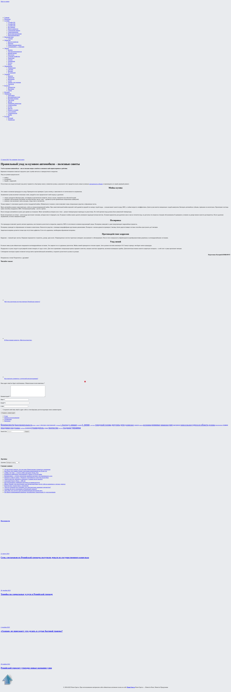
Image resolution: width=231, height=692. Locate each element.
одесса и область (200, 425)
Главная (6, 17)
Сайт (2, 406)
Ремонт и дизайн (13, 110)
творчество (53, 428)
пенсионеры (219, 425)
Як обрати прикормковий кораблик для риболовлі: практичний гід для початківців (29, 492)
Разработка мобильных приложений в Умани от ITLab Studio (23, 474)
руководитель (37, 428)
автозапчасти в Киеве (96, 184)
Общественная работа (14, 45)
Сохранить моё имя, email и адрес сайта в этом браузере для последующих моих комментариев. (32, 409)
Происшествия (8, 37)
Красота (10, 76)
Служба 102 (11, 24)
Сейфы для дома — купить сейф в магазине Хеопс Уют (21, 472)
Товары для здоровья (14, 82)
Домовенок (7, 94)
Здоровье (7, 74)
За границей (12, 72)
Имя (2, 399)
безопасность (7, 424)
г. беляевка (58, 425)
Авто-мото (11, 95)
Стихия (10, 38)
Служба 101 (11, 22)
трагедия (61, 428)
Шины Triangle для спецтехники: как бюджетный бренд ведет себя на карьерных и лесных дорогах (34, 484)
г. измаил (73, 425)
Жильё (10, 102)
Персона (10, 43)
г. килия (79, 425)
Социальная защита (14, 30)
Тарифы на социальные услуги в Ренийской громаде (27, 594)
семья (46, 428)
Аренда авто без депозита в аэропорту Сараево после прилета (23, 479)
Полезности (5, 521)
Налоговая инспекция (14, 34)
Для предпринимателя (15, 51)
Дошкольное (12, 68)
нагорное (176, 425)
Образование (8, 66)
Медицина (11, 79)
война (34, 425)
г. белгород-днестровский (47, 425)
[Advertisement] (11, 444)
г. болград (65, 425)
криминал (156, 425)
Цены (9, 64)
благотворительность (23, 425)
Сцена (10, 90)
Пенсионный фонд (14, 35)
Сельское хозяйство (14, 56)
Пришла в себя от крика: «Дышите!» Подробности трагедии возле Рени (26, 477)
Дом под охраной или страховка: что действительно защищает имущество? (27, 487)
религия (28, 428)
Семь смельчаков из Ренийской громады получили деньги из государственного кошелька (45, 557)
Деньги (6, 48)
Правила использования (11, 417)
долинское (129, 425)
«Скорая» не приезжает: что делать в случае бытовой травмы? (32, 631)
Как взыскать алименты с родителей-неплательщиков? (21, 378)
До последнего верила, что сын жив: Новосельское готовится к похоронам (27, 469)
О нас (6, 416)
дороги (136, 425)
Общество (7, 40)
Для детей (11, 100)
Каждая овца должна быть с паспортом (16, 485)
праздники (5, 428)
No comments (13, 159)
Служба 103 (11, 25)
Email (3, 403)
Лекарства (11, 77)
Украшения (11, 61)
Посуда (10, 108)
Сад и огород (12, 111)
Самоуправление (13, 32)
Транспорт (11, 58)
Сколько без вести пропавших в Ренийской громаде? (20, 489)
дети (122, 425)
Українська (11, 119)
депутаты (115, 425)
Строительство (12, 113)
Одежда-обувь (12, 105)
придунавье (15, 428)
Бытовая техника (13, 98)
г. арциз (37, 425)
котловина (147, 425)
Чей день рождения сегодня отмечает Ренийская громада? (22, 301)
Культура (7, 85)
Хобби (10, 115)
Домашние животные (14, 103)
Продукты (11, 55)
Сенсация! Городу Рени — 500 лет (15, 481)
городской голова (103, 425)
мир (171, 425)
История (7, 92)
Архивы (3, 462)
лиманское (165, 425)
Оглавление (8, 419)
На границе (11, 27)
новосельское (186, 425)
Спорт (10, 81)
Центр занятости (13, 29)
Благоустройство (13, 42)
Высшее (10, 71)
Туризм (10, 59)
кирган (141, 425)
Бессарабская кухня (14, 97)
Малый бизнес (12, 53)
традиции (67, 428)
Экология (11, 84)
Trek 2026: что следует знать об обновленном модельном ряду (23, 490)
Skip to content (5, 1)
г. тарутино (92, 425)
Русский (6, 116)
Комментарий (5, 396)
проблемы (22, 428)
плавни (225, 425)
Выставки (11, 89)
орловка (212, 425)
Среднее (10, 69)
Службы (6, 21)
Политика (7, 19)
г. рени (86, 424)
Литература (11, 87)
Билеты (10, 50)
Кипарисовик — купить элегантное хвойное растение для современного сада (28, 476)
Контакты (7, 421)
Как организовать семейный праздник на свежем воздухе (22, 482)
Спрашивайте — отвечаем (16, 46)
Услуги (10, 63)
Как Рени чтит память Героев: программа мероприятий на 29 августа (25, 471)
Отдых (10, 106)
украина (76, 427)
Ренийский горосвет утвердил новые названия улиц (26, 668)
